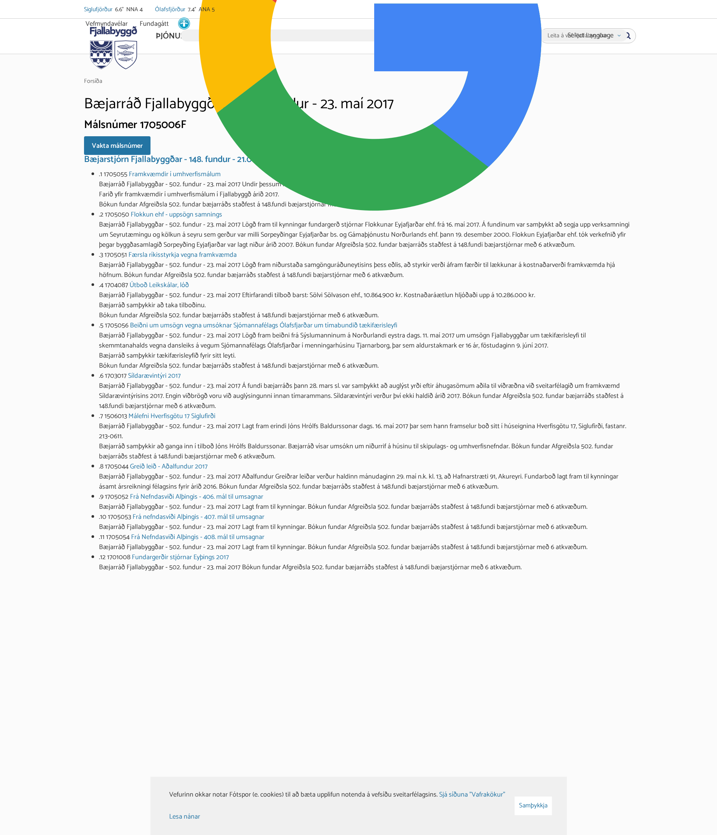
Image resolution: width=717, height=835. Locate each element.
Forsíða (93, 81)
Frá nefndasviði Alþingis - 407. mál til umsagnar (198, 517)
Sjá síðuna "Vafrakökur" (472, 794)
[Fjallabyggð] (113, 45)
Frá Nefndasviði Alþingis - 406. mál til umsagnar (196, 496)
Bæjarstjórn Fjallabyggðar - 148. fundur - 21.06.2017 (179, 159)
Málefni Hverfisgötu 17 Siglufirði (171, 416)
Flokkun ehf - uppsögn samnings (176, 214)
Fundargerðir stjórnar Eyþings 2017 (180, 557)
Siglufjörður (99, 9)
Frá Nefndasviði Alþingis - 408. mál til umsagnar (197, 537)
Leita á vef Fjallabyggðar (577, 35)
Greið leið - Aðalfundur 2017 (169, 466)
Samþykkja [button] (533, 805)
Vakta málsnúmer (117, 146)
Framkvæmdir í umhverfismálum (175, 174)
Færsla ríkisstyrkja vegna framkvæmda (182, 255)
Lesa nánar (184, 816)
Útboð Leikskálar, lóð (159, 285)
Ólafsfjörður (170, 9)
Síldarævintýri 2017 (154, 375)
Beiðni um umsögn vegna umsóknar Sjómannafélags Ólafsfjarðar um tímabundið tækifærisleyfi (263, 325)
